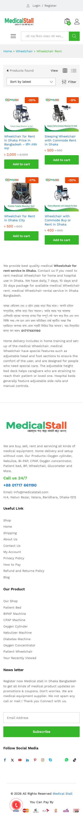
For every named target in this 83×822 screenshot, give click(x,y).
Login (37, 5)
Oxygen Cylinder (15, 626)
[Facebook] (5, 760)
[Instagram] (43, 760)
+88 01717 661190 (20, 485)
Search (74, 36)
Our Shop (10, 601)
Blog (6, 577)
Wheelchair (24, 51)
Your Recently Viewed (19, 658)
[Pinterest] (35, 760)
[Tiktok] (75, 760)
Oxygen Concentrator (19, 645)
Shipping (10, 533)
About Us (10, 539)
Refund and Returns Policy (23, 571)
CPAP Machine (14, 620)
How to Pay (12, 564)
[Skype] (50, 760)
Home (7, 51)
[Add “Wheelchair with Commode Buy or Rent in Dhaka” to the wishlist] (66, 209)
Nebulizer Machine (17, 632)
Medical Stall (62, 793)
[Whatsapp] (67, 760)
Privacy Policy (13, 558)
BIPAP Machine (14, 613)
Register (50, 5)
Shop (7, 520)
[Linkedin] (27, 760)
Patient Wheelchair (18, 651)
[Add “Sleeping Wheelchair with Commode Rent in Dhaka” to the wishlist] (66, 129)
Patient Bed (12, 607)
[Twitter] (12, 760)
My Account (12, 552)
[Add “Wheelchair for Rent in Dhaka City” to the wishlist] (25, 209)
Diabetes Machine (17, 639)
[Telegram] (58, 760)
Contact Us (11, 545)
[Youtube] (20, 760)
